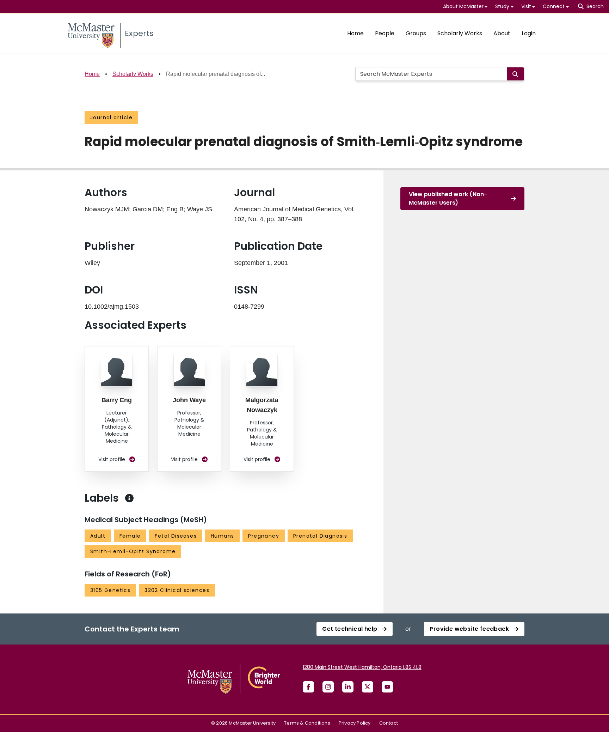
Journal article (111, 117)
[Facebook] (308, 686)
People (384, 33)
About (501, 33)
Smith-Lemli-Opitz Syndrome (133, 551)
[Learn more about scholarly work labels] (129, 498)
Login (529, 33)
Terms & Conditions (307, 723)
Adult (97, 535)
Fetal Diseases (176, 535)
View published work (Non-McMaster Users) (448, 198)
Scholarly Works (459, 33)
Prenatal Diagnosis (320, 535)
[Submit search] (515, 73)
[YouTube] (387, 686)
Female (130, 535)
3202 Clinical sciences (176, 590)
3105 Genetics (110, 590)
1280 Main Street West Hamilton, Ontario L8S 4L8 (362, 667)
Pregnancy (263, 535)
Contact (388, 723)
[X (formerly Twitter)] (367, 686)
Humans (222, 535)
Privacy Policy (355, 723)
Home (355, 33)
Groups (416, 33)
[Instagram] (328, 686)
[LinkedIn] (347, 686)
